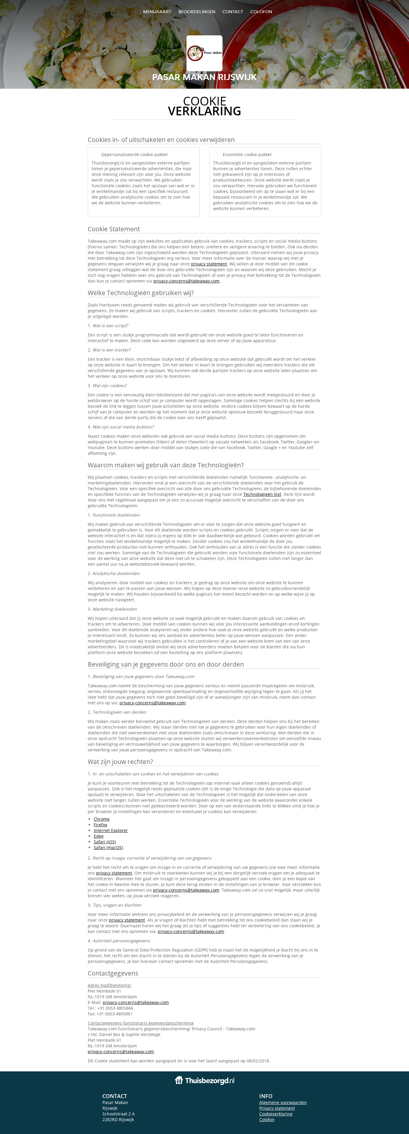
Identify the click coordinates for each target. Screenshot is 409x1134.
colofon (261, 11)
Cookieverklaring (276, 1114)
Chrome (102, 819)
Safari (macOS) (108, 847)
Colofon (267, 1119)
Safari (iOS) (105, 842)
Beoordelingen (196, 11)
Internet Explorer (111, 830)
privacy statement (209, 264)
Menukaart (157, 11)
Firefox (100, 825)
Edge (99, 836)
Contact (232, 11)
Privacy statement (277, 1108)
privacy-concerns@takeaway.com (186, 281)
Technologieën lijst (262, 494)
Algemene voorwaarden (283, 1102)
